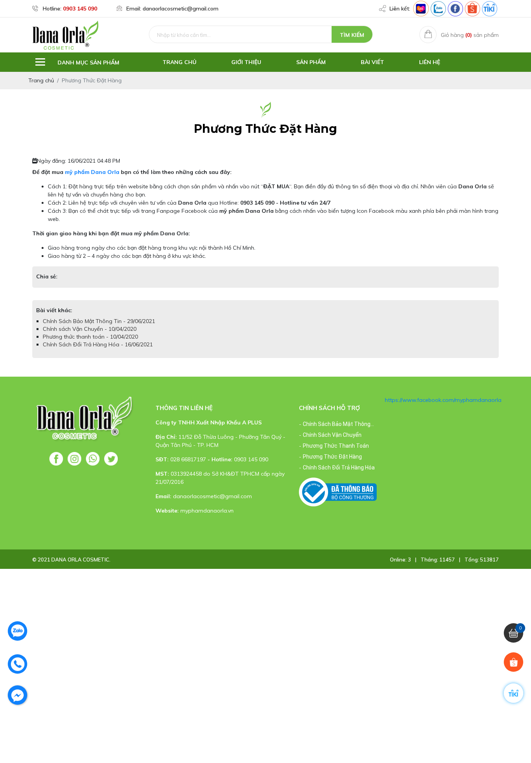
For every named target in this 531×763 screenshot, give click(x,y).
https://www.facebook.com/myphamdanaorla (443, 399)
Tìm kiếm (352, 34)
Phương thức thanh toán (336, 446)
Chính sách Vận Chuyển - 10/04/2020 (89, 328)
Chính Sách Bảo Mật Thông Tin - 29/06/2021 (99, 321)
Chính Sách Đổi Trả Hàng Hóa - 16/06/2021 (98, 344)
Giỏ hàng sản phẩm (470, 34)
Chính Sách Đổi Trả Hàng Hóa (339, 467)
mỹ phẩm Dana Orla (92, 172)
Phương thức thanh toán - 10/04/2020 (90, 336)
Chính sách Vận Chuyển (332, 435)
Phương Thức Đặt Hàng (332, 457)
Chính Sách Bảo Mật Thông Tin (336, 425)
